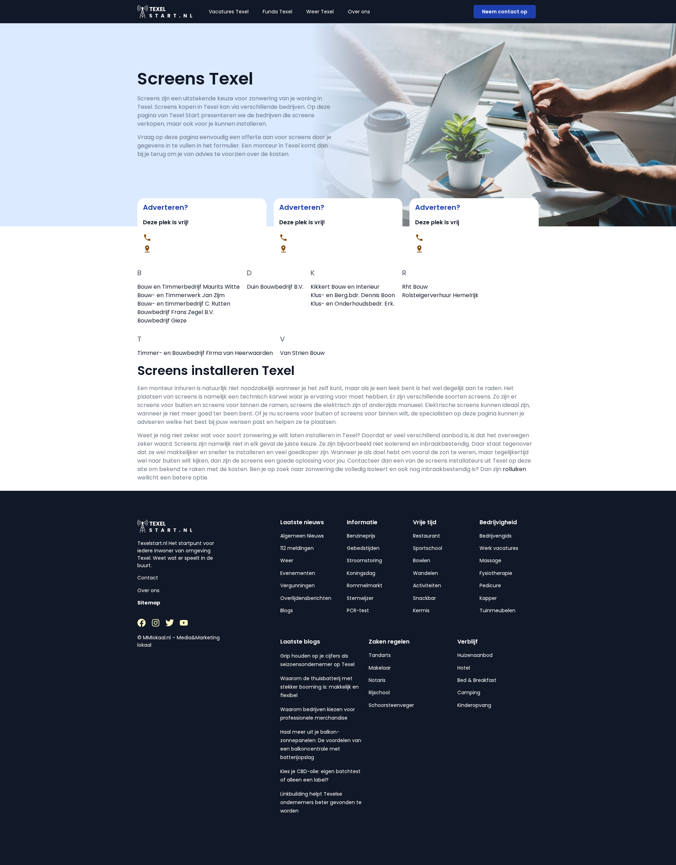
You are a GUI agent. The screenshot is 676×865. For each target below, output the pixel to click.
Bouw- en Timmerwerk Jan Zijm (181, 295)
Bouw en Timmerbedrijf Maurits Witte (188, 287)
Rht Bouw (415, 287)
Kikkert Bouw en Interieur (345, 287)
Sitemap (148, 602)
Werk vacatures (499, 548)
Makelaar (380, 667)
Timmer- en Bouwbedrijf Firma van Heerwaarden (205, 353)
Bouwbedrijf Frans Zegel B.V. (175, 312)
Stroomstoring (364, 560)
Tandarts (380, 655)
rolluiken (514, 469)
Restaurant (426, 535)
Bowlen (421, 560)
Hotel (463, 667)
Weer (286, 560)
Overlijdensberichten (305, 598)
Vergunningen (297, 585)
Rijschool (379, 692)
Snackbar (424, 598)
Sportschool (427, 548)
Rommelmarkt (364, 585)
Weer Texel (320, 11)
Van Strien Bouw (302, 353)
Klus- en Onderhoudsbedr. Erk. (352, 304)
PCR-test (358, 610)
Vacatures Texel (229, 11)
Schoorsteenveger (391, 705)
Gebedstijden (363, 548)
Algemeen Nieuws (302, 535)
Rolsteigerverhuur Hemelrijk (440, 295)
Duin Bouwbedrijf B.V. (275, 287)
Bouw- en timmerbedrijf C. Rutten (183, 304)
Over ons (359, 11)
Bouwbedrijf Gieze (162, 320)
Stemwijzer (360, 598)
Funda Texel (277, 11)
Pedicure (490, 585)
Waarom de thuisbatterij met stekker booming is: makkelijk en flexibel (319, 687)
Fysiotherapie (496, 573)
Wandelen (425, 573)
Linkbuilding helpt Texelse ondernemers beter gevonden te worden (321, 802)
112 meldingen (297, 548)
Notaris (377, 680)
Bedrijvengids (496, 535)
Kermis (421, 610)
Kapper (488, 598)
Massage (490, 560)
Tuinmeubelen (497, 610)
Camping (468, 692)
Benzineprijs (361, 535)
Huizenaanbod (475, 655)
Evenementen (297, 573)
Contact (147, 577)
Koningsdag (361, 573)
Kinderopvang (474, 705)
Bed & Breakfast (476, 680)
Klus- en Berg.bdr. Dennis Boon (353, 295)
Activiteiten (427, 585)
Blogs (286, 610)
